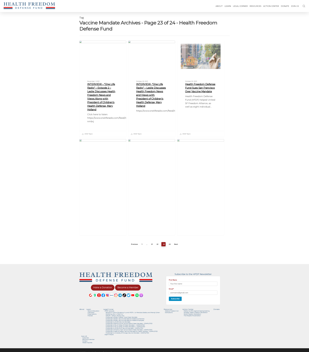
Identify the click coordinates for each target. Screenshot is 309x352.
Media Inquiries (87, 342)
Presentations (92, 314)
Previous (134, 244)
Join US (84, 336)
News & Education (93, 311)
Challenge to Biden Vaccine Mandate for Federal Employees (150, 144)
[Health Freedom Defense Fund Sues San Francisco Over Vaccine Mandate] (200, 89)
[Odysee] (116, 298)
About (81, 309)
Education (87, 44)
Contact (84, 341)
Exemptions (169, 312)
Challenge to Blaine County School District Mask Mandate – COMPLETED (129, 323)
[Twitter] (128, 298)
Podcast (90, 315)
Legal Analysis (109, 334)
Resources (168, 309)
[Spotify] (137, 298)
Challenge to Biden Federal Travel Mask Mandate (121, 317)
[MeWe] (111, 298)
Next (176, 244)
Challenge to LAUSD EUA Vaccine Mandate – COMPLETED (124, 328)
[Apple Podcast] (141, 298)
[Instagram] (107, 298)
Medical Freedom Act (172, 311)
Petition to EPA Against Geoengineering (197, 311)
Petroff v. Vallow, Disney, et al (115, 315)
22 (157, 244)
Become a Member (88, 339)
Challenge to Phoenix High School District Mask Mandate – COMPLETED (129, 330)
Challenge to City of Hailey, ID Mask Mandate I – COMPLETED (125, 325)
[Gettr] (99, 298)
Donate (217, 309)
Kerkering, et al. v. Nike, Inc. (114, 314)
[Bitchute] (90, 298)
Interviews (91, 312)
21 (152, 244)
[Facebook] (103, 298)
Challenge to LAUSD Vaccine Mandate (118, 322)
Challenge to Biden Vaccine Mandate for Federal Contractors (125, 319)
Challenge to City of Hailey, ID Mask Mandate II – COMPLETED (125, 326)
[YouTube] (133, 298)
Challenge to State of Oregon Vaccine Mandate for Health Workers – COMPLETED (132, 331)
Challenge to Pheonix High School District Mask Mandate (199, 144)
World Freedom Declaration (192, 314)
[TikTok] (124, 298)
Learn (88, 309)
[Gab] (95, 298)
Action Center (188, 309)
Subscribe (175, 299)
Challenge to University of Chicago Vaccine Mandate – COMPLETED (127, 333)
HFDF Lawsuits (109, 311)
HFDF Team (88, 134)
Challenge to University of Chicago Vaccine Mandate (102, 144)
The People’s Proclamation (192, 315)
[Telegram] (120, 298)
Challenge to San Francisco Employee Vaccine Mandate (201, 46)
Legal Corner (108, 309)
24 (169, 244)
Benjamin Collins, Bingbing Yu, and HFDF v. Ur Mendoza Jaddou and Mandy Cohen (133, 312)
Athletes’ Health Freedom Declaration (196, 312)
